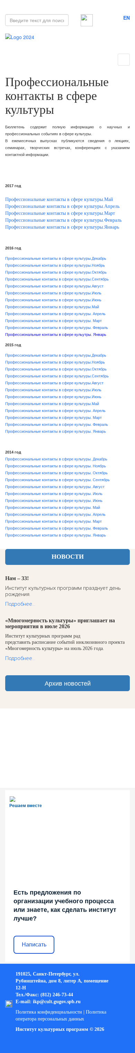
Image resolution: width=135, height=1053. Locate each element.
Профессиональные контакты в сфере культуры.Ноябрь (55, 265)
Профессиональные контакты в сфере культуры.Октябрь (56, 272)
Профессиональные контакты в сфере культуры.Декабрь (55, 258)
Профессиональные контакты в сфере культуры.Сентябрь (57, 279)
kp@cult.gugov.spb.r (56, 1001)
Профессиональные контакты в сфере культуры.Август (54, 286)
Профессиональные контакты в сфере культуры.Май (59, 199)
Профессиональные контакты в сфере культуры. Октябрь (56, 473)
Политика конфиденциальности (49, 1012)
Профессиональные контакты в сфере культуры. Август (55, 487)
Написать (34, 944)
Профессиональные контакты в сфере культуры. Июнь (53, 500)
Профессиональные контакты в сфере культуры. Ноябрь (55, 466)
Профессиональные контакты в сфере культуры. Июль (53, 494)
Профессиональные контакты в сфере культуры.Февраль (63, 220)
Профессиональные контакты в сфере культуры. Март (53, 321)
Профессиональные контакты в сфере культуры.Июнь (53, 300)
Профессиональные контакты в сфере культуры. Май (52, 507)
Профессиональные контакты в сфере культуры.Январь (62, 227)
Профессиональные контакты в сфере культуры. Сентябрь (57, 480)
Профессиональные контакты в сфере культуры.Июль (53, 293)
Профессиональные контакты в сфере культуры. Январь (55, 431)
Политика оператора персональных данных (61, 1015)
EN (126, 17)
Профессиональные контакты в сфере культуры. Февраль (56, 328)
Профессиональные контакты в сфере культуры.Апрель (62, 206)
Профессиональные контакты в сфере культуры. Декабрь (56, 459)
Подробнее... (20, 604)
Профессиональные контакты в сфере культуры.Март (60, 213)
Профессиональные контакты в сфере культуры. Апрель (55, 314)
